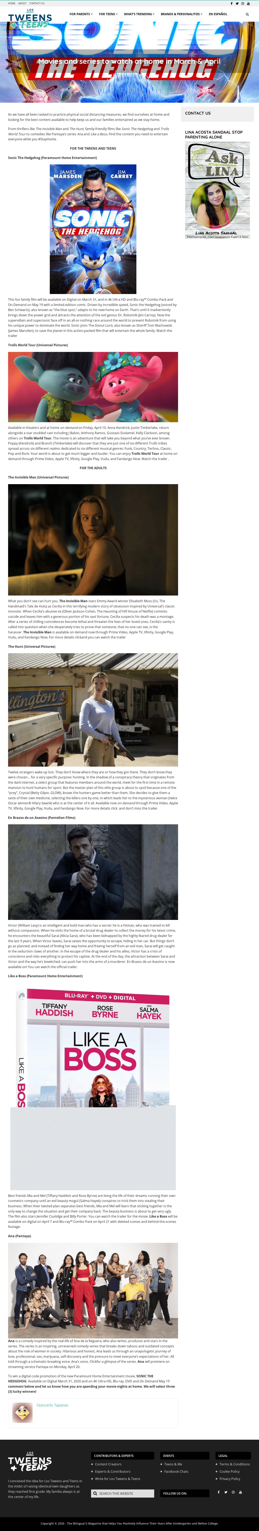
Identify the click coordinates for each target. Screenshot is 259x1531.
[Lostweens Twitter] (237, 3)
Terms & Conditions (235, 1464)
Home (11, 3)
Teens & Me (173, 1464)
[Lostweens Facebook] (231, 3)
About (22, 3)
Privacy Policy (230, 1479)
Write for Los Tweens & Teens (117, 1479)
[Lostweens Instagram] (242, 3)
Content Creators (108, 1464)
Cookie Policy (230, 1471)
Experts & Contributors (113, 1471)
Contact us (37, 3)
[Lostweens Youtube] (248, 3)
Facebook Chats (176, 1471)
